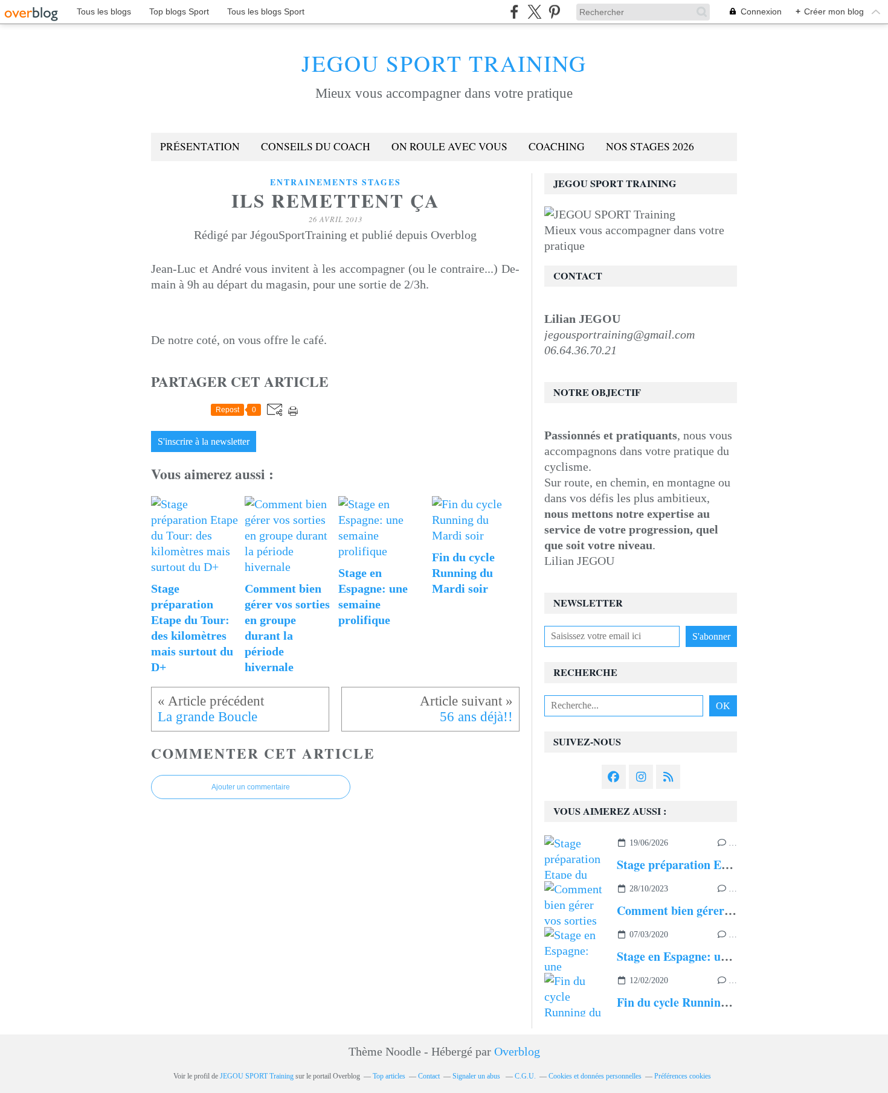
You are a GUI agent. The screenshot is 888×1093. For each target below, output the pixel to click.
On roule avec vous (449, 146)
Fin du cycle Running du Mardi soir (709, 1002)
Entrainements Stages (335, 182)
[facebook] (514, 12)
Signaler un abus (477, 1076)
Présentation (200, 146)
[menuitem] (200, 147)
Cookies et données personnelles (595, 1076)
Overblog (517, 1051)
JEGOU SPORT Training (444, 63)
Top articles (389, 1076)
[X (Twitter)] (534, 12)
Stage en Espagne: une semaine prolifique (724, 956)
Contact (429, 1076)
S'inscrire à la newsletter (203, 441)
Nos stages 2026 (650, 146)
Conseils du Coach (315, 146)
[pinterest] (554, 12)
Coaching (557, 146)
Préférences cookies (682, 1076)
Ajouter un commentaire (250, 787)
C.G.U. (525, 1076)
